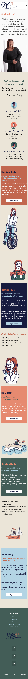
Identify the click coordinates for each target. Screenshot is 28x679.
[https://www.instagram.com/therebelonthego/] (14, 656)
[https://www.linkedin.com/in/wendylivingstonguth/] (14, 663)
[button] (26, 5)
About (14, 617)
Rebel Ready (14, 619)
